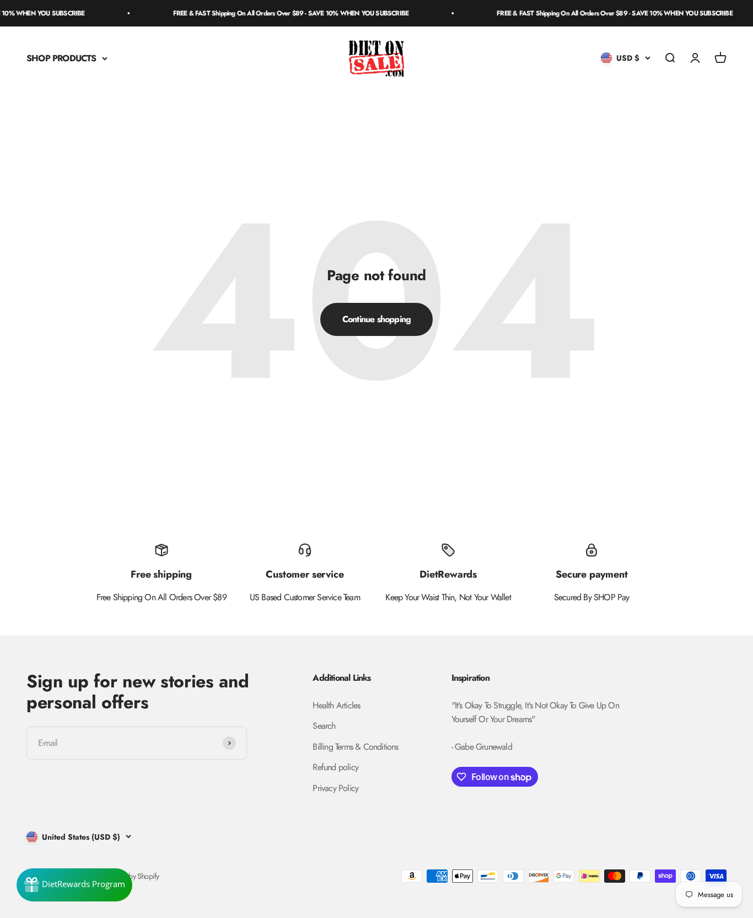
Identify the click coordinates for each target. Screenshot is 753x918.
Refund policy (335, 767)
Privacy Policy (335, 788)
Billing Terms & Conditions (355, 746)
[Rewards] (74, 884)
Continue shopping (376, 319)
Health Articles (336, 705)
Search (324, 725)
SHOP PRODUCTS (61, 58)
